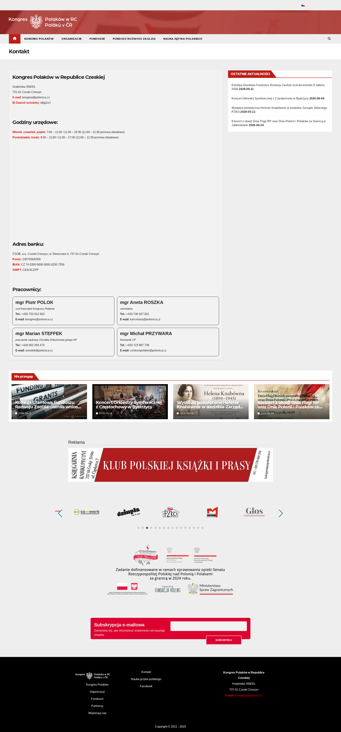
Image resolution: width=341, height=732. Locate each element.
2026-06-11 (24, 413)
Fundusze (97, 38)
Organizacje (71, 38)
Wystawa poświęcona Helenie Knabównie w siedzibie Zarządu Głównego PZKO (210, 407)
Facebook (146, 686)
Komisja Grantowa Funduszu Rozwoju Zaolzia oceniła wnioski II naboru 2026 (48, 407)
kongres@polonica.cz (248, 695)
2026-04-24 (267, 413)
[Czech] (303, 5)
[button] (329, 38)
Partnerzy (97, 705)
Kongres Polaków (39, 38)
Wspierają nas (97, 713)
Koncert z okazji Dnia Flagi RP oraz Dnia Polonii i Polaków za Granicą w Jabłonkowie (288, 407)
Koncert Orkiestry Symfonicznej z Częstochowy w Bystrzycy (270, 98)
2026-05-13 (186, 413)
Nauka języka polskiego (182, 38)
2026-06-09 (105, 413)
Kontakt (146, 671)
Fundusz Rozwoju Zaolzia (134, 38)
